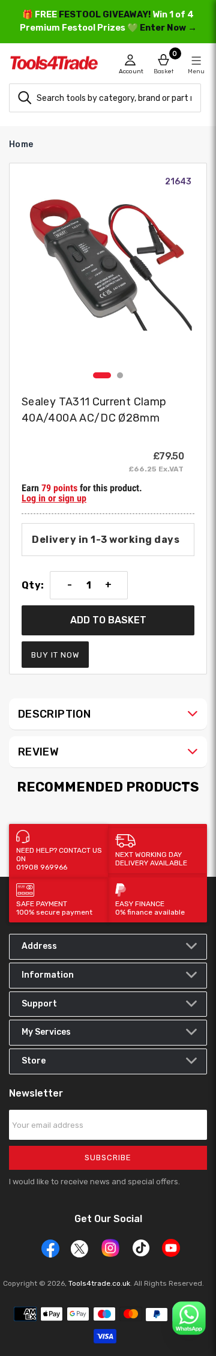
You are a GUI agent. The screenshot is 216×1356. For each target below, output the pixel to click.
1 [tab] (102, 375)
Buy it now (55, 654)
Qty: (33, 585)
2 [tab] (120, 375)
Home (21, 144)
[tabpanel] (108, 270)
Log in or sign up (54, 498)
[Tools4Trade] (58, 66)
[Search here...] (24, 97)
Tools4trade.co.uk (99, 1283)
